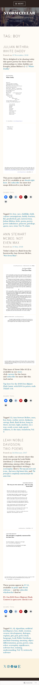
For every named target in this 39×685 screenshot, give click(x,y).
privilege (31, 224)
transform (26, 430)
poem (23, 221)
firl (4, 219)
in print (15, 588)
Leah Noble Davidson (21, 638)
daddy (24, 216)
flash (12, 422)
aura (33, 418)
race (11, 226)
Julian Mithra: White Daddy (16, 49)
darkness (29, 420)
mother (24, 425)
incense (12, 425)
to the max (16, 430)
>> (26, 66)
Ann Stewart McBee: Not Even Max (14, 238)
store (19, 372)
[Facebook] (12, 666)
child (20, 631)
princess (22, 224)
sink (20, 427)
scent (15, 427)
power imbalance (10, 224)
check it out (27, 600)
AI (14, 628)
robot (5, 645)
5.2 (11, 418)
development (16, 633)
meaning (23, 640)
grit (18, 219)
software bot (8, 648)
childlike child (28, 214)
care (19, 214)
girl (12, 636)
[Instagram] (8, 666)
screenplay (7, 469)
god (16, 636)
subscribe (15, 183)
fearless (31, 216)
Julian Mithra (9, 221)
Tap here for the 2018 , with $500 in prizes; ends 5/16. (19, 386)
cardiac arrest (18, 420)
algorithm (20, 628)
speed (25, 427)
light (18, 425)
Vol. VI (21, 226)
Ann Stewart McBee (21, 418)
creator (6, 633)
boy (14, 214)
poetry (29, 221)
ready (10, 427)
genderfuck (11, 219)
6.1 (11, 214)
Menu (21, 4)
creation (27, 631)
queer (5, 226)
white (27, 226)
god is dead (23, 636)
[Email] (15, 666)
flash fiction (20, 422)
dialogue (26, 633)
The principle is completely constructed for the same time (19, 473)
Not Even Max (10, 256)
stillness (6, 430)
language (7, 638)
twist (16, 226)
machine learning (11, 640)
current (11, 374)
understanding (9, 650)
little (18, 221)
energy (6, 422)
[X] (4, 666)
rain (31, 643)
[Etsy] (19, 666)
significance (24, 645)
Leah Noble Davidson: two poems (13, 444)
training (18, 648)
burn (9, 420)
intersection (26, 219)
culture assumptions (12, 216)
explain (6, 636)
